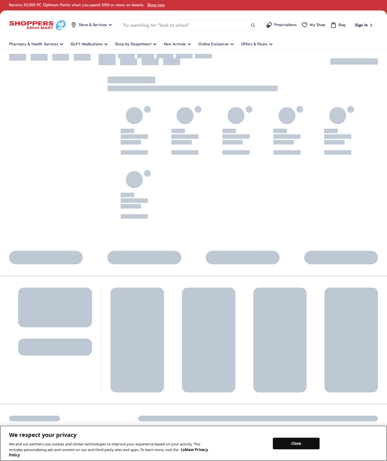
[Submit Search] (253, 25)
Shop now (156, 5)
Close (296, 443)
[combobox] (189, 25)
